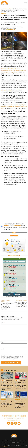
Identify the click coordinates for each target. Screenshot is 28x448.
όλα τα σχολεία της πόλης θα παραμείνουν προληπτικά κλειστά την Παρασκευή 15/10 (14, 106)
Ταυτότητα (5, 440)
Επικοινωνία (22, 440)
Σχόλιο (3, 323)
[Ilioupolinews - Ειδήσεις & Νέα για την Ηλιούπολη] (4, 3)
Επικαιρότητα (8, 9)
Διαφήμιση (13, 440)
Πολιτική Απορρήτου (6, 443)
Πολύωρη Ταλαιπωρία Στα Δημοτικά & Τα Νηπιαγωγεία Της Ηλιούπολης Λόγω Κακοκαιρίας (7, 305)
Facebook (6, 225)
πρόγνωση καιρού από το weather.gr (12, 252)
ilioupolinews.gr (10, 29)
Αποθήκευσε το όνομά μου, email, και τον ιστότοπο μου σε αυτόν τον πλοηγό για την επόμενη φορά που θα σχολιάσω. (12, 357)
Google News (17, 225)
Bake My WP (4, 446)
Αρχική (2, 9)
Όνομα (3, 342)
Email (2, 349)
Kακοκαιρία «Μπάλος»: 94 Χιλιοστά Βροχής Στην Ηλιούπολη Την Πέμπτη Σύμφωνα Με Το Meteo (21, 303)
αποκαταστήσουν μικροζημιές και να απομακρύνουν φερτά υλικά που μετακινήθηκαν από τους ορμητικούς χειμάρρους (13, 70)
